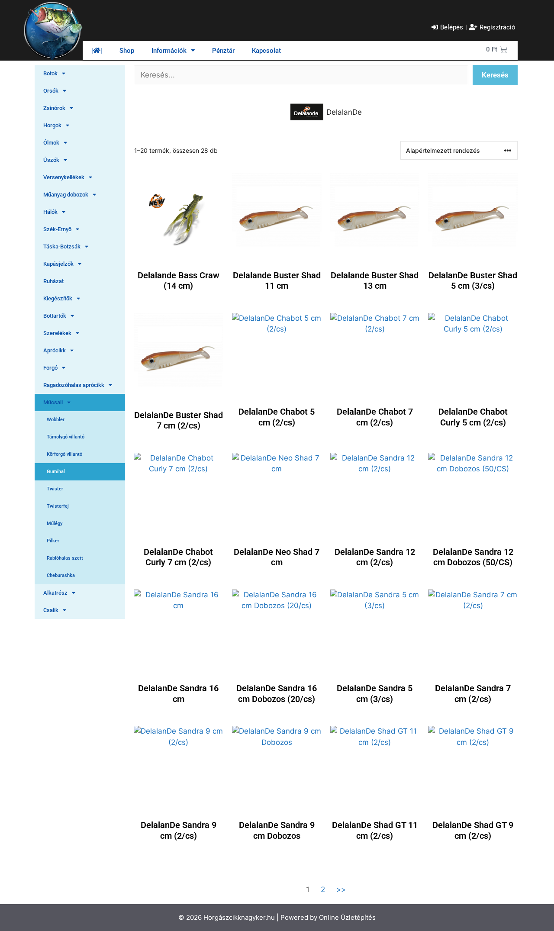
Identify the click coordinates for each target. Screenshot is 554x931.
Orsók (50, 90)
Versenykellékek (63, 177)
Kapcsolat (266, 51)
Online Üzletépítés (347, 917)
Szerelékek (57, 333)
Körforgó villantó (64, 454)
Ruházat (53, 281)
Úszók (51, 160)
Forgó (50, 367)
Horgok (52, 125)
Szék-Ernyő (57, 229)
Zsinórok (54, 108)
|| (96, 51)
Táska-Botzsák (62, 246)
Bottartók (54, 315)
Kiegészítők (57, 298)
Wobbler (55, 419)
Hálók (50, 212)
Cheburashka (61, 575)
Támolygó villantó (65, 437)
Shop (126, 51)
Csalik (50, 610)
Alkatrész (55, 593)
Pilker (53, 541)
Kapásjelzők (58, 264)
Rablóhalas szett (65, 558)
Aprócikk (54, 350)
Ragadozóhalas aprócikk (73, 385)
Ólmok (51, 142)
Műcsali (53, 402)
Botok (50, 73)
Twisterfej (58, 506)
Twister (55, 489)
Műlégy (54, 523)
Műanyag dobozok (65, 194)
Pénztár (223, 51)
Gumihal (56, 471)
